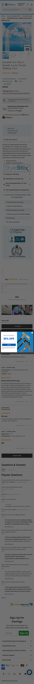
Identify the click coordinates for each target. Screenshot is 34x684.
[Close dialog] (32, 332)
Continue (9, 344)
